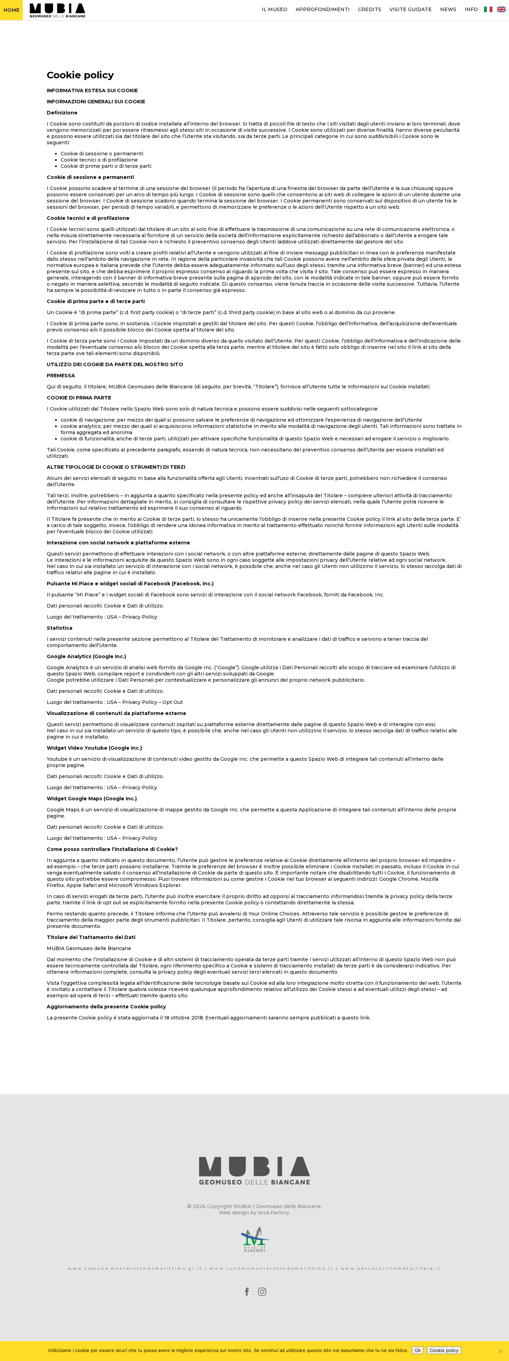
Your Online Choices (274, 914)
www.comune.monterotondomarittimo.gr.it (135, 1268)
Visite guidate (411, 9)
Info (471, 9)
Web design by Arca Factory (254, 1212)
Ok (418, 1350)
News (448, 9)
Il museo (274, 9)
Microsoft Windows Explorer (145, 885)
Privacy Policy (139, 617)
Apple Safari (81, 885)
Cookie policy (444, 1350)
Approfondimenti (323, 9)
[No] (500, 1351)
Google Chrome (398, 879)
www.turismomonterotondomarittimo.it (271, 1268)
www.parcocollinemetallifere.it (391, 1268)
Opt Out (172, 702)
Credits (369, 9)
